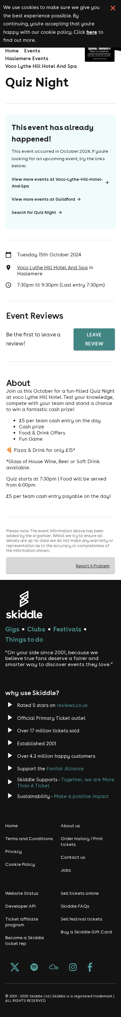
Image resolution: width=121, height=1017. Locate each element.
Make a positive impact (81, 796)
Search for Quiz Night (34, 212)
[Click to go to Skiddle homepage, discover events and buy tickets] (24, 604)
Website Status (21, 893)
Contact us (73, 857)
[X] (15, 967)
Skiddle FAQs (75, 906)
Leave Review (94, 339)
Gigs (12, 629)
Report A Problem (93, 565)
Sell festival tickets (81, 919)
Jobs (66, 870)
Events (32, 51)
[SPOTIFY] (34, 967)
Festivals (67, 629)
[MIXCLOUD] (53, 967)
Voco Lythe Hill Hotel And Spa (41, 66)
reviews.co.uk (72, 705)
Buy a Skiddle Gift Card (86, 932)
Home (12, 51)
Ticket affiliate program (21, 922)
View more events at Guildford (43, 199)
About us (70, 826)
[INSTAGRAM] (73, 967)
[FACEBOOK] (90, 967)
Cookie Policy (20, 864)
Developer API (20, 906)
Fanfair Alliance (65, 768)
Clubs (36, 629)
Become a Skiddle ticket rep (24, 940)
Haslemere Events (26, 58)
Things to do (24, 639)
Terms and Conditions (29, 838)
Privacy (13, 851)
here (91, 32)
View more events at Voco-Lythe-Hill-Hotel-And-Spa (57, 183)
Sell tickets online (80, 893)
